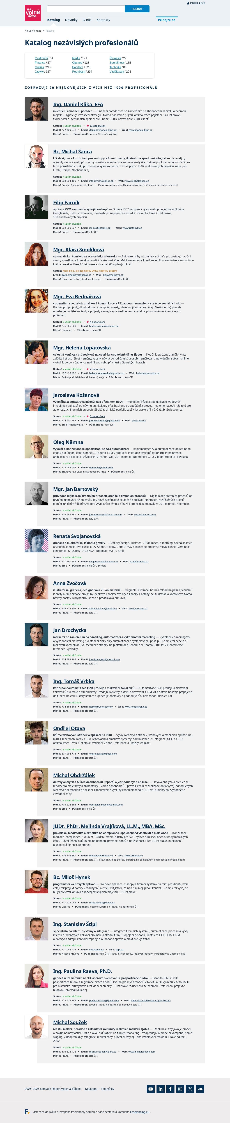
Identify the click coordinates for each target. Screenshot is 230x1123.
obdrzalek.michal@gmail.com (106, 804)
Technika (115, 67)
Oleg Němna (68, 442)
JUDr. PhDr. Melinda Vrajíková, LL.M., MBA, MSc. (109, 826)
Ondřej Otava (69, 728)
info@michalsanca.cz (101, 180)
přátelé (76, 1088)
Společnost (117, 62)
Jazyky (39, 71)
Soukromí (91, 1088)
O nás (87, 20)
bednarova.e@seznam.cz (103, 326)
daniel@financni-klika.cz (103, 129)
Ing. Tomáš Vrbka (74, 681)
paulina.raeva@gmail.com (104, 1000)
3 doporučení (97, 416)
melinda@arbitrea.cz (101, 855)
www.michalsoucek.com (141, 1051)
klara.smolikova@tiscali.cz (76, 274)
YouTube (151, 1089)
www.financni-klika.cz (141, 129)
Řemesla (115, 58)
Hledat (137, 9)
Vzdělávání (117, 71)
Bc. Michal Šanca (72, 151)
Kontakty (103, 20)
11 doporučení (98, 125)
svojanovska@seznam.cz (103, 561)
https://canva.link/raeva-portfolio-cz (151, 1000)
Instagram (180, 1089)
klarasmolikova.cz (113, 274)
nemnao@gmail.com (101, 467)
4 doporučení (97, 321)
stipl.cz (119, 949)
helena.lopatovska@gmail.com (106, 373)
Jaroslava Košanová (76, 394)
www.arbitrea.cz (134, 855)
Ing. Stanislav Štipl (75, 924)
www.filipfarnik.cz (132, 227)
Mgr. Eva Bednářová (77, 296)
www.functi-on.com (145, 514)
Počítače (77, 67)
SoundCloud (200, 1089)
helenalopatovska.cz (147, 373)
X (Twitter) (190, 1089)
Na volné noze (33, 30)
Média (76, 58)
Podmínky (107, 1088)
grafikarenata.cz (139, 561)
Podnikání (78, 71)
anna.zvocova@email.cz (103, 608)
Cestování (41, 58)
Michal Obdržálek (74, 775)
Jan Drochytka (69, 630)
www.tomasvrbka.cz (136, 706)
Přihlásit (197, 3)
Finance (40, 62)
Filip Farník (66, 202)
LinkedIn (161, 1089)
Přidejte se (166, 20)
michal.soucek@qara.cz (102, 1051)
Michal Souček (70, 1022)
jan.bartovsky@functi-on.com (105, 514)
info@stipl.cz (96, 949)
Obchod (77, 62)
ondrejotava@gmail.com (103, 753)
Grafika (39, 67)
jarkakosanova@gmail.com (104, 420)
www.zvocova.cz (138, 608)
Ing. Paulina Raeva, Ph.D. (82, 971)
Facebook (170, 1089)
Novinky (71, 20)
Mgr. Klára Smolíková (78, 249)
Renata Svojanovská (77, 536)
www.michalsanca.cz (137, 180)
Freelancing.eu (29, 1111)
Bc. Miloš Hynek (71, 877)
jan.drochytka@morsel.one (104, 659)
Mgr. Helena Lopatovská (82, 347)
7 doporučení (97, 369)
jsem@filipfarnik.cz (100, 227)
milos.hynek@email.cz (102, 902)
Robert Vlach (60, 1088)
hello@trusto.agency (101, 706)
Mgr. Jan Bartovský (75, 489)
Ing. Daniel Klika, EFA (78, 104)
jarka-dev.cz (139, 420)
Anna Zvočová (69, 583)
